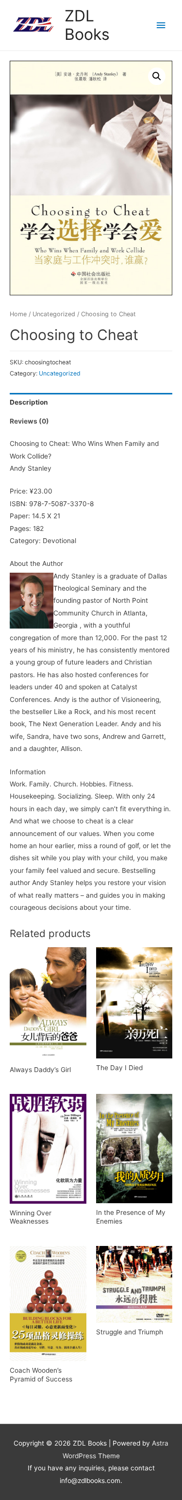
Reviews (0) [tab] (29, 421)
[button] (156, 76)
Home (18, 314)
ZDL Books (87, 25)
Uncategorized (54, 314)
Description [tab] (29, 402)
